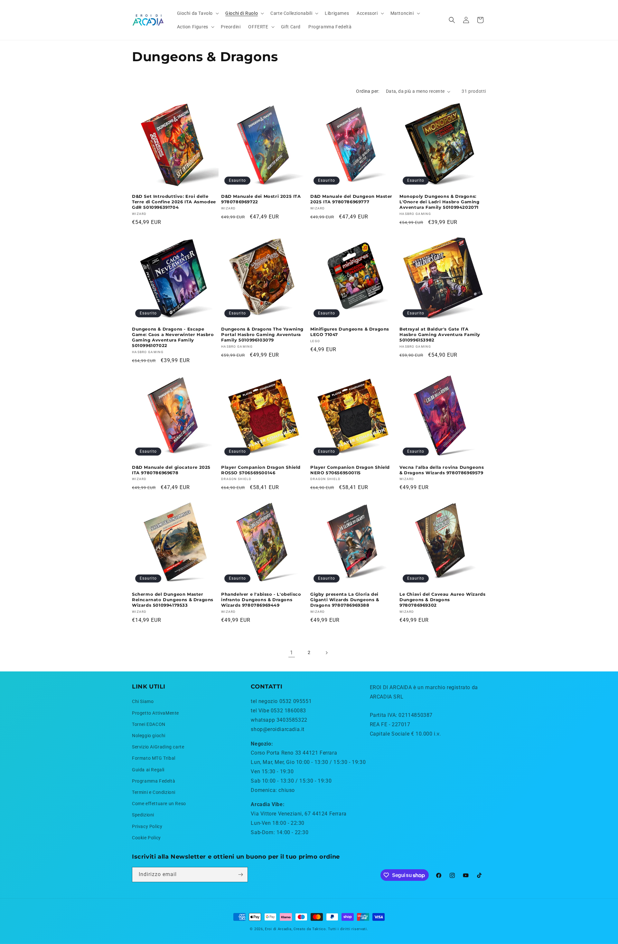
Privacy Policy (147, 826)
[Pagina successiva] (326, 653)
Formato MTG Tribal (153, 758)
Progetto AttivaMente (155, 713)
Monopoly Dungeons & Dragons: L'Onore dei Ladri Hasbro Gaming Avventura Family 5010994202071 (439, 202)
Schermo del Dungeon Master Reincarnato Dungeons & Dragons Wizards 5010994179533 (172, 600)
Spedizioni (143, 814)
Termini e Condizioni (153, 792)
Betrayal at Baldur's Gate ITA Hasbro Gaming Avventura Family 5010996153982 (439, 334)
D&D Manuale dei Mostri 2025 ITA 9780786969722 (261, 199)
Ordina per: (367, 91)
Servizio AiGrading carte (158, 746)
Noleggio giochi (148, 735)
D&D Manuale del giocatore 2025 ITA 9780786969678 (171, 470)
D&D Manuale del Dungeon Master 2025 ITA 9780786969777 (351, 199)
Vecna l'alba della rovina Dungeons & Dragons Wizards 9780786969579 (441, 470)
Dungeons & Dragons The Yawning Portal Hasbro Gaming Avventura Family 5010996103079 (262, 334)
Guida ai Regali (148, 769)
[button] (197, 13)
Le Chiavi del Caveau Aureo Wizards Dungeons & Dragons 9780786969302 (442, 600)
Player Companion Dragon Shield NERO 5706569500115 (350, 470)
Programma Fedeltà (153, 781)
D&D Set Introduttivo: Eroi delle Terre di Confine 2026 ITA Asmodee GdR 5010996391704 (174, 202)
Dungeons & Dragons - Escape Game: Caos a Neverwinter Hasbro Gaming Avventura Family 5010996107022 (173, 337)
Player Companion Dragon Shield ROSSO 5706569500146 (261, 470)
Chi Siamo (143, 701)
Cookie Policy (146, 837)
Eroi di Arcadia (278, 929)
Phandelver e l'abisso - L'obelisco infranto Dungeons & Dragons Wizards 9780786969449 (261, 600)
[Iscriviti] (240, 874)
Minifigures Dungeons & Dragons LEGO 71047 (349, 331)
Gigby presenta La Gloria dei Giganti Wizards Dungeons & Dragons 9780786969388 (344, 600)
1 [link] (291, 653)
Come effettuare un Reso (159, 803)
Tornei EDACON (148, 724)
